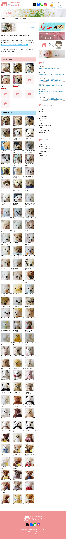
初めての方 (43, 144)
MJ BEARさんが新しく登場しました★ (50, 80)
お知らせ (42, 153)
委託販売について (44, 151)
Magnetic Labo (24, 529)
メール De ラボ (41, 529)
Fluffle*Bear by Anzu (45, 130)
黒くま (41, 121)
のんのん (42, 111)
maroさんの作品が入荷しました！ (49, 69)
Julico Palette (44, 128)
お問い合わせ (43, 156)
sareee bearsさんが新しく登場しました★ (51, 74)
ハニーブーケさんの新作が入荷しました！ (51, 86)
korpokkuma (43, 116)
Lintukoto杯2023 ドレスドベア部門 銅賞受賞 (14, 45)
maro (41, 109)
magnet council (33, 529)
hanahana (43, 114)
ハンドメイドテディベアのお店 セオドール (11, 18)
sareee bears (43, 135)
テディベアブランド (45, 149)
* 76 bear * (43, 118)
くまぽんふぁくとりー (45, 125)
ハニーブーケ (43, 123)
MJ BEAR (42, 132)
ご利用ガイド (43, 146)
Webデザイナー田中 (33, 531)
